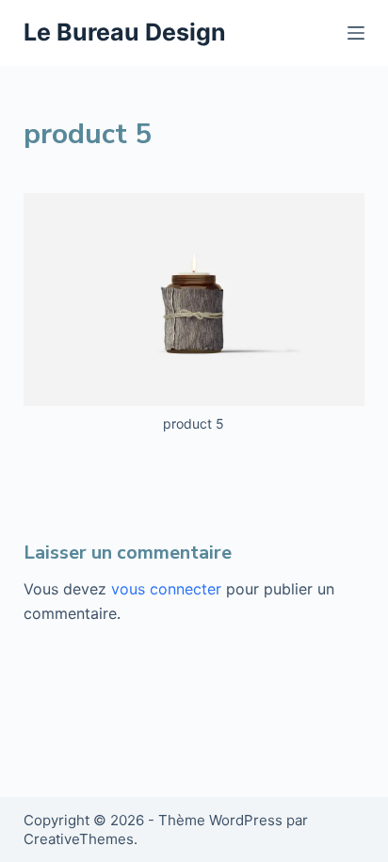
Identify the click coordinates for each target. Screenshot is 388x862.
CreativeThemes (79, 839)
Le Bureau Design (125, 32)
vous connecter (166, 588)
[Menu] (356, 32)
